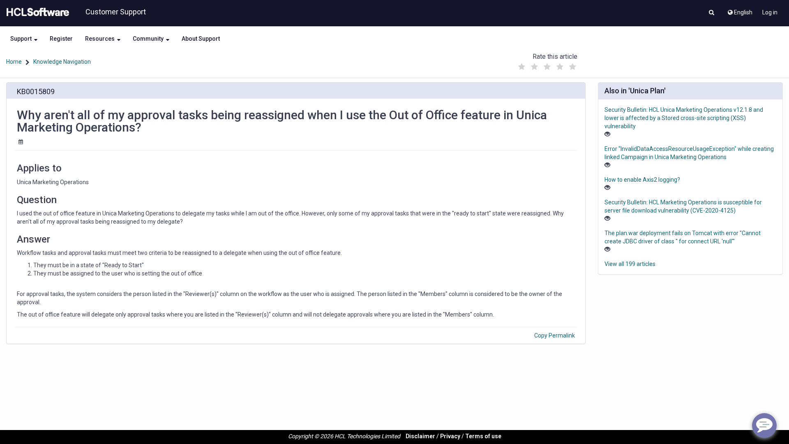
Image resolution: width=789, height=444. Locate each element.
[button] (711, 13)
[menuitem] (739, 10)
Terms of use (483, 436)
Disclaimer (420, 436)
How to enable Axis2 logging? (642, 179)
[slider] (547, 65)
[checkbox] (521, 67)
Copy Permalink (554, 335)
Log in (769, 12)
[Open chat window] (764, 425)
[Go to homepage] (36, 12)
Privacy (450, 436)
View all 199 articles (629, 264)
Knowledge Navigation (62, 61)
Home (14, 61)
